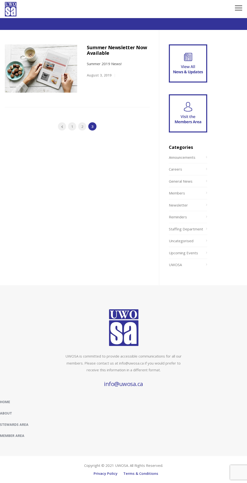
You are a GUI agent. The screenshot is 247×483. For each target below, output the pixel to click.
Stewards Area (14, 424)
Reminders (178, 216)
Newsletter (178, 205)
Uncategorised (181, 240)
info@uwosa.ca (123, 384)
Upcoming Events (183, 252)
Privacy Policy (105, 473)
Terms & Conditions (140, 473)
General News (180, 181)
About (6, 413)
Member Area (12, 435)
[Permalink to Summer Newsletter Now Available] (41, 68)
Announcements (182, 157)
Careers (175, 169)
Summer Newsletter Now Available (117, 50)
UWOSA (175, 264)
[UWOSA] (11, 15)
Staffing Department (186, 229)
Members (177, 193)
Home (5, 402)
